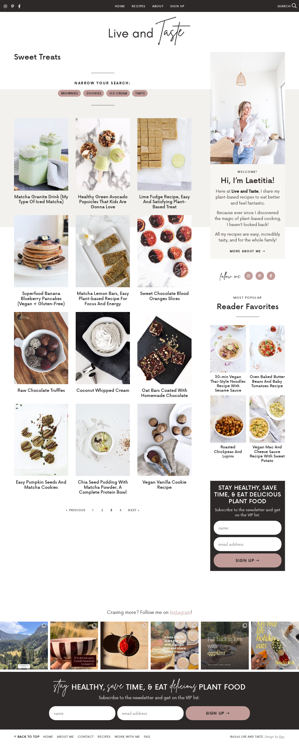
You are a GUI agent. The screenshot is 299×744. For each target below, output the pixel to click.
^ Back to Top (26, 736)
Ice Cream (118, 93)
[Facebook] (19, 6)
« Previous (75, 510)
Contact (86, 736)
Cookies (93, 93)
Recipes (138, 6)
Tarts (140, 93)
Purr (281, 736)
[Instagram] (5, 6)
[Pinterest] (12, 6)
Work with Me (127, 736)
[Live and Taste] (149, 31)
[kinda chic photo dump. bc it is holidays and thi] (175, 646)
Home (120, 6)
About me (65, 736)
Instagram (180, 612)
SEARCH (285, 6)
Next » (134, 510)
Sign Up (177, 6)
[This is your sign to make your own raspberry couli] (124, 646)
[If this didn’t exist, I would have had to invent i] (74, 646)
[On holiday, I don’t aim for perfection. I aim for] (275, 646)
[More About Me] (247, 108)
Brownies (69, 93)
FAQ (147, 736)
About (158, 6)
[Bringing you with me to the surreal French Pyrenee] (24, 646)
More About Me (246, 251)
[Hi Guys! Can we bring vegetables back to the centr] (225, 646)
